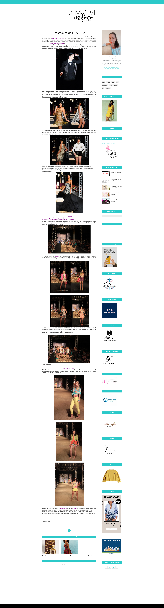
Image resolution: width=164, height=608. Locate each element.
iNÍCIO (73, 2)
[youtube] (113, 68)
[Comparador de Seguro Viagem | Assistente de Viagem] (111, 554)
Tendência (108, 88)
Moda (103, 82)
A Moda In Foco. (79, 606)
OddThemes (97, 606)
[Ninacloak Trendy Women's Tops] (111, 532)
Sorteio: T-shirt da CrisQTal (115, 193)
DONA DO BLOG (80, 2)
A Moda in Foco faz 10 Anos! (108, 143)
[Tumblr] (110, 68)
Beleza (108, 82)
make (117, 82)
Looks (113, 82)
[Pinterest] (115, 68)
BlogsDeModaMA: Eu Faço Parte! (116, 180)
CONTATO (87, 2)
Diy (103, 88)
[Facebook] (105, 68)
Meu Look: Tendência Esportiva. (116, 200)
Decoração (104, 85)
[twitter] (118, 68)
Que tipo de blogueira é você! (116, 173)
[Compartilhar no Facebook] (69, 530)
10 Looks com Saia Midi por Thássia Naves (116, 187)
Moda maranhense (113, 85)
